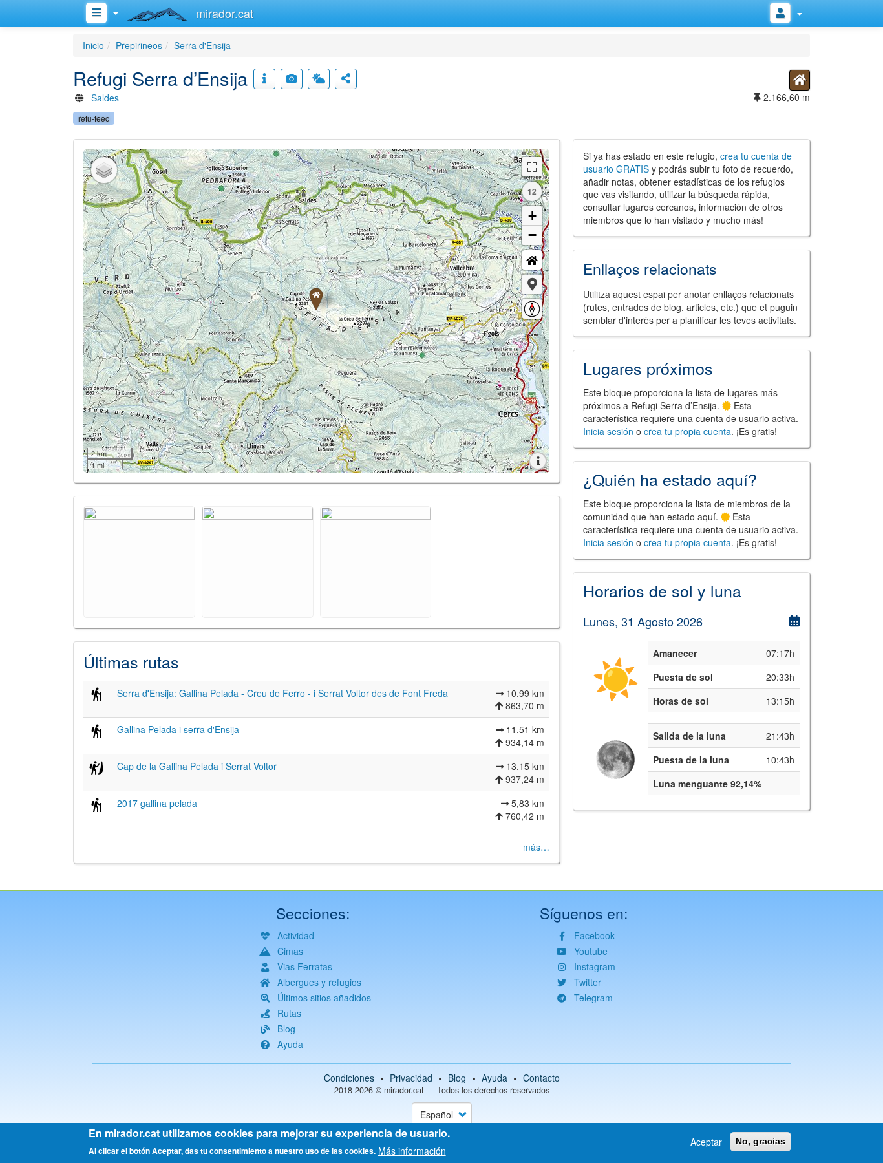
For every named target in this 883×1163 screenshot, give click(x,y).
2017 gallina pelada (157, 802)
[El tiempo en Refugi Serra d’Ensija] (319, 79)
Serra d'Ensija (202, 45)
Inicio (93, 45)
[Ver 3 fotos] (292, 79)
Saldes (105, 97)
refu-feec (93, 117)
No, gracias (760, 1141)
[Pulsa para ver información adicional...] (264, 79)
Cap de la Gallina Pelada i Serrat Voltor (197, 766)
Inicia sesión (608, 431)
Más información (412, 1150)
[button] (532, 284)
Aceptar (706, 1141)
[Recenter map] (532, 260)
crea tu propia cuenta (687, 431)
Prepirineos (139, 45)
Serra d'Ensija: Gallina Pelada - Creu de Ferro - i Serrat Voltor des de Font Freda (282, 693)
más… (536, 846)
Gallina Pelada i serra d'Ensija (178, 729)
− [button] (532, 235)
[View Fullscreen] (532, 166)
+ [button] (532, 216)
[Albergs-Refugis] (799, 80)
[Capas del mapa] (104, 170)
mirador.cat (404, 1090)
